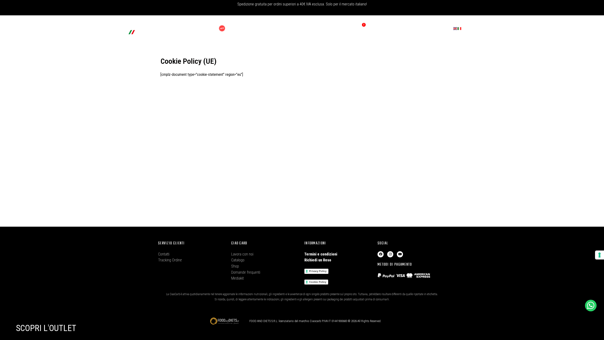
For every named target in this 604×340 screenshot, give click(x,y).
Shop (182, 28)
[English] (455, 28)
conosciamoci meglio (264, 28)
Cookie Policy (317, 282)
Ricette (297, 28)
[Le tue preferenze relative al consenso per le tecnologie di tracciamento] (599, 255)
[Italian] (459, 28)
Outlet (205, 28)
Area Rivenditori (325, 28)
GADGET (232, 28)
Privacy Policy (318, 271)
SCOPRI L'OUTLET (46, 328)
